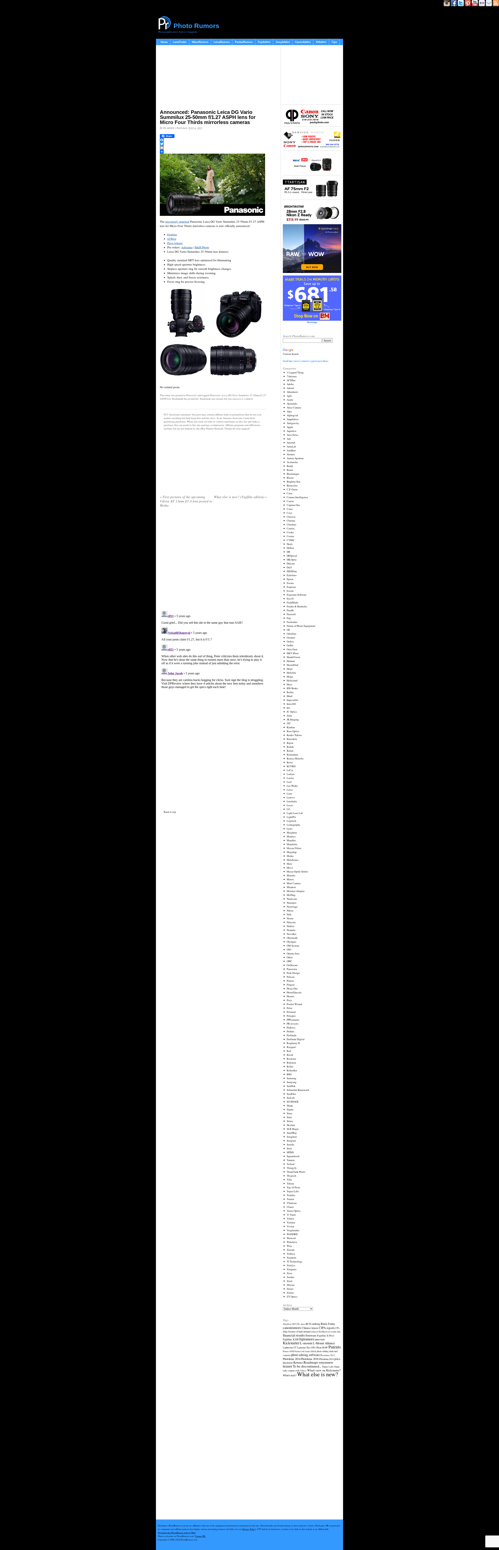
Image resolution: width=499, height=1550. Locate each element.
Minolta (291, 875)
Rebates (298, 1362)
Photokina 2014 (291, 1359)
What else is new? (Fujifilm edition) (240, 496)
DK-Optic (292, 559)
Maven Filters (294, 848)
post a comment (245, 398)
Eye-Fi (290, 598)
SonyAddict (283, 42)
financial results (294, 1335)
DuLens (291, 563)
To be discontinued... (307, 1366)
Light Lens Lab (295, 813)
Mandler (291, 840)
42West (171, 239)
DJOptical (292, 555)
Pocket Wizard (294, 1004)
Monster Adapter (295, 891)
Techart (291, 1164)
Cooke (290, 532)
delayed (314, 1331)
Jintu (289, 715)
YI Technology (295, 1261)
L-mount (306, 1343)
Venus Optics (294, 1211)
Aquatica (291, 431)
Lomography (293, 824)
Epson (290, 579)
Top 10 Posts (293, 1187)
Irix (288, 707)
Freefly (290, 610)
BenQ (290, 466)
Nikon (290, 910)
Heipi (290, 668)
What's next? (289, 1375)
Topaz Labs (293, 1191)
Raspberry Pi (293, 1043)
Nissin (290, 918)
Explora (172, 234)
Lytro (289, 828)
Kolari (290, 750)
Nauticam (292, 899)
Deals (290, 544)
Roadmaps (310, 1362)
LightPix (291, 817)
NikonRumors (200, 42)
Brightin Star (293, 481)
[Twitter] (213, 144)
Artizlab (291, 442)
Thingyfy (292, 1168)
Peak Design (293, 973)
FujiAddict (264, 42)
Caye (289, 513)
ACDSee (291, 380)
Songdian (292, 1136)
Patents (334, 1347)
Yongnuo (291, 1269)
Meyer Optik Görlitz (297, 871)
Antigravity (293, 423)
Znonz (290, 1288)
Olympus (291, 941)
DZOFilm (292, 571)
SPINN (290, 1152)
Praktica (291, 1027)
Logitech (291, 821)
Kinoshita (292, 739)
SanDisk (291, 1086)
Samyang (291, 1082)
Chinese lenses (310, 1328)
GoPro (290, 645)
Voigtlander (293, 1230)
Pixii (289, 1000)
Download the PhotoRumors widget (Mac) (177, 1532)
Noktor (290, 926)
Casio (290, 509)
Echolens (291, 575)
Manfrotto (292, 844)
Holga (290, 676)
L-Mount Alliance (324, 1343)
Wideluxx (292, 1242)
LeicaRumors (222, 42)
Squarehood (293, 1156)
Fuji (289, 618)
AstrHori (291, 450)
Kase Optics (293, 731)
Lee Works (292, 785)
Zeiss (289, 1273)
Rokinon (291, 1062)
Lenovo (291, 797)
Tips (334, 42)
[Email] (213, 148)
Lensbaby (292, 801)
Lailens (291, 774)
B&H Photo (202, 247)
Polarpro (291, 1016)
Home (164, 42)
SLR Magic (293, 1129)
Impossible (292, 700)
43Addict (321, 42)
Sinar (289, 1113)
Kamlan (291, 727)
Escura (290, 583)
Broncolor (292, 485)
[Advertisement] (213, 78)
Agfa (289, 396)
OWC (289, 961)
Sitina (290, 1121)
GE (288, 630)
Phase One (292, 988)
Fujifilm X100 (291, 1339)
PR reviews (292, 1023)
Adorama (187, 247)
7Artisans (292, 376)
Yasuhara (291, 1257)
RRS (289, 1074)
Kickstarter (291, 1342)
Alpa (289, 411)
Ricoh (290, 1055)
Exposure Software (296, 594)
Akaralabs (292, 403)
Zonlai (290, 1292)
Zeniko (290, 1277)
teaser (287, 1366)
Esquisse (291, 587)
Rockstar (291, 1058)
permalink (193, 398)
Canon (290, 501)
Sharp (290, 1105)
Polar (289, 1008)
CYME (290, 540)
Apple (290, 427)
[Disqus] (213, 658)
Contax (291, 528)
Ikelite (290, 692)
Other (290, 957)
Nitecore (291, 922)
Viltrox (290, 1218)
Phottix (291, 996)
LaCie (290, 770)
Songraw (291, 1140)
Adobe (290, 384)
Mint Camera (294, 883)
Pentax (290, 980)
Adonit (290, 388)
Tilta (289, 1179)
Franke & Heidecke (297, 606)
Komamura (292, 754)
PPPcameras (293, 1019)
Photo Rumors (196, 25)
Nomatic (291, 930)
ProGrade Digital (295, 1039)
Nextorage (292, 906)
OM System (293, 945)
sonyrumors (326, 1362)
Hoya (289, 684)
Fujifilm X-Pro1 (325, 1335)
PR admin (168, 128)
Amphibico (293, 419)
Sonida (290, 1144)
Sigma (290, 1109)
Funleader (292, 622)
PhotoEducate (294, 992)
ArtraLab (291, 446)
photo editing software (305, 1354)
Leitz (289, 793)
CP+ (337, 1327)
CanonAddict (303, 42)
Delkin (290, 548)
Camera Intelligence (297, 497)
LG (288, 809)
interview (320, 1339)
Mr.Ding (291, 895)
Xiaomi (291, 1250)
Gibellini (291, 633)
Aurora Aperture (295, 458)
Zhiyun (291, 1285)
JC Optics (292, 711)
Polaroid (291, 1012)
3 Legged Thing (295, 372)
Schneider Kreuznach (298, 1090)
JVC (289, 723)
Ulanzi (290, 1207)
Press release (175, 243)
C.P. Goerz (292, 489)
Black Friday (328, 1324)
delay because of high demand (297, 1331)
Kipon (290, 743)
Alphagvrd (292, 415)
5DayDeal (287, 1324)
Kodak (290, 746)
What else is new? (317, 1374)
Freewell (291, 614)
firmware (310, 1335)
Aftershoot (292, 392)
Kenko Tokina (294, 735)
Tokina (290, 1183)
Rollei (290, 1066)
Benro (290, 470)
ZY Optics (292, 1296)
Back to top (170, 812)
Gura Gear (292, 649)
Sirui (289, 1117)
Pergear (291, 984)
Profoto (290, 1031)
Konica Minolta (295, 758)
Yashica (291, 1253)
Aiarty (290, 399)
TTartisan (292, 1203)
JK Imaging (293, 719)
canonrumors (292, 1327)
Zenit (289, 1281)
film (338, 1331)
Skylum (291, 1125)
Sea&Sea (291, 1094)
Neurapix (291, 902)
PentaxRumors (244, 42)
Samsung (291, 1078)
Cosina (290, 536)
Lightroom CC (290, 1347)
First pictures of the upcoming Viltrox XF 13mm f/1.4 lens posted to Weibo (186, 501)
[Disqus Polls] (213, 560)
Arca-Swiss (292, 435)
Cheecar (291, 516)
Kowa (290, 762)
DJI (288, 552)
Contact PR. (200, 1536)
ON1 (289, 949)
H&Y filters (293, 653)
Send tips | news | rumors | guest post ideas (305, 361)
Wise (289, 1246)
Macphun (292, 832)
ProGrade (291, 1035)
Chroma (291, 520)
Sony (289, 1148)
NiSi (289, 914)
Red (289, 1051)
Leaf (289, 782)
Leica (290, 789)
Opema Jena (293, 953)
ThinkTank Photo (296, 1172)
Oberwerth (292, 938)
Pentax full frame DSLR (305, 1351)
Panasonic (191, 395)
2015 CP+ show (298, 1324)
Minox (290, 879)
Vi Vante (291, 1214)
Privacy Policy (249, 1529)
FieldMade (292, 602)
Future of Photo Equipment (301, 626)
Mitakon (291, 887)
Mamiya (291, 836)
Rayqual (291, 1047)
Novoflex (291, 934)
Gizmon (291, 637)
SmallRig (292, 1133)
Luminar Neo (304, 1347)
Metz (289, 863)
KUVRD (291, 766)
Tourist (290, 1199)
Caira (289, 493)
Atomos (291, 454)
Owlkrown (292, 965)
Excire (290, 591)
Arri (289, 438)
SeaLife (291, 1097)
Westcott (291, 1238)
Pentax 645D (289, 1351)
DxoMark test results (327, 1331)
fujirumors (306, 1339)
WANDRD (292, 1234)
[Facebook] (213, 140)
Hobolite (291, 672)
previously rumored (177, 221)
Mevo (290, 867)
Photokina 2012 (327, 1355)
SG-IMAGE (293, 1101)
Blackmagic (293, 474)
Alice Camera (294, 407)
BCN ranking (313, 1324)
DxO (289, 567)
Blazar (290, 477)
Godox (290, 641)
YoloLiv (291, 1265)
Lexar (290, 805)
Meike (290, 856)
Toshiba (291, 1195)
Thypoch (291, 1175)
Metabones (292, 860)
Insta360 (291, 704)
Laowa (290, 778)
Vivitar (290, 1226)
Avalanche (292, 462)
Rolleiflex (292, 1070)
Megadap (292, 852)
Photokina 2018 (326, 1358)
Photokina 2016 (310, 1359)
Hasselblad (292, 665)
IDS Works (292, 688)
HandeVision (293, 657)
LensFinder (180, 42)
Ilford (289, 696)
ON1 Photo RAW (319, 1347)
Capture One (293, 505)
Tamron (291, 1160)
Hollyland (292, 680)
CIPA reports (327, 1328)
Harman (291, 661)
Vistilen (291, 1222)
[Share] (213, 152)
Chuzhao (291, 524)
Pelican (291, 977)
